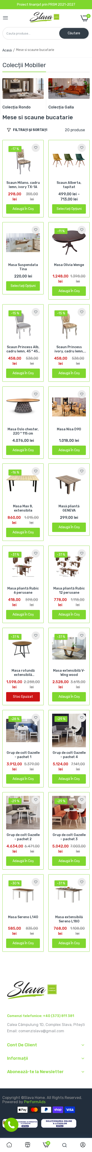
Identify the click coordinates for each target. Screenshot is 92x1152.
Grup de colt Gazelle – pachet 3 (69, 837)
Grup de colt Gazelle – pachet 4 (69, 755)
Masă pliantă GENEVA (69, 508)
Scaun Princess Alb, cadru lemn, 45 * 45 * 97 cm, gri (23, 349)
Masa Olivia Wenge (69, 265)
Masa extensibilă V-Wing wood (69, 673)
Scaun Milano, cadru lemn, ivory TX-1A (23, 185)
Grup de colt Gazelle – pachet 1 (23, 755)
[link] (23, 88)
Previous (8, 96)
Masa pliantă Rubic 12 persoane (69, 590)
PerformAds (35, 1102)
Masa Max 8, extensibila (23, 508)
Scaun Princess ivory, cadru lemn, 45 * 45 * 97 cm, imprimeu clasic (69, 349)
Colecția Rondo (16, 107)
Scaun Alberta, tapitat (69, 185)
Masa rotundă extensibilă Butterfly (23, 673)
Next (84, 96)
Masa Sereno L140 (23, 917)
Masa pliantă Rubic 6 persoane (23, 590)
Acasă (7, 50)
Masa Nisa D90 (69, 429)
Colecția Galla (61, 107)
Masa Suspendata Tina (23, 267)
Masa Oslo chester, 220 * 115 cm (23, 431)
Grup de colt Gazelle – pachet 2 (23, 837)
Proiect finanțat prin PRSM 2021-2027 (46, 5)
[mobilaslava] (44, 18)
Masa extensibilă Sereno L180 (69, 919)
